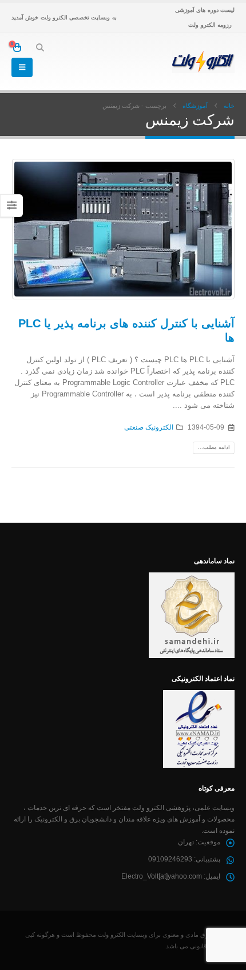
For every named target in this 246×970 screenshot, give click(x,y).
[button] (40, 47)
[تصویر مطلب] (123, 229)
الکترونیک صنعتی (148, 427)
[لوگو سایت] (203, 61)
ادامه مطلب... (214, 447)
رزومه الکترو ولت (210, 25)
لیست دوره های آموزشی (205, 10)
